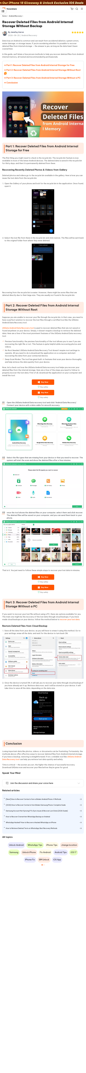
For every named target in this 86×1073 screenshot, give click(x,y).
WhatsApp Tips (35, 845)
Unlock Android (16, 845)
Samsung (14, 852)
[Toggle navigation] (81, 9)
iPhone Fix (30, 859)
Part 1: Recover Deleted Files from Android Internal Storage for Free (40, 65)
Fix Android (45, 852)
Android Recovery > (16, 16)
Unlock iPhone (29, 852)
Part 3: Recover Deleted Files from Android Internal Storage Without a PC (43, 78)
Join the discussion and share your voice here (31, 783)
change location (69, 845)
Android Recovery (29, 35)
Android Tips (61, 852)
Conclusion (12, 82)
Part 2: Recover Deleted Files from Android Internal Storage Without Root (43, 70)
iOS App (57, 859)
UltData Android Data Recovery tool (18, 328)
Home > (5, 16)
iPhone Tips (51, 845)
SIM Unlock (44, 859)
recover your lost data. (70, 619)
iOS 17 (73, 852)
